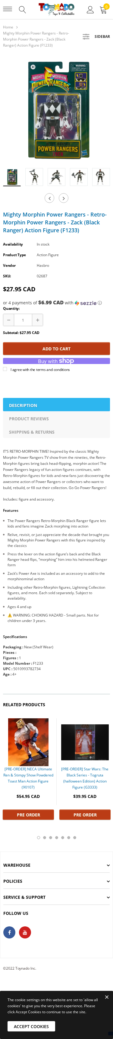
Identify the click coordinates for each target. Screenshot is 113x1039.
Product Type (14, 254)
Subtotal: (11, 332)
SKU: (7, 276)
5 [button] (62, 837)
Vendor (9, 265)
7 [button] (74, 837)
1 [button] (38, 837)
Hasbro (43, 265)
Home (8, 27)
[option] (56, 110)
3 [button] (50, 837)
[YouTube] (25, 932)
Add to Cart (56, 349)
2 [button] (44, 837)
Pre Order (28, 815)
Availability (13, 244)
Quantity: (11, 308)
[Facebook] (9, 932)
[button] (56, 303)
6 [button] (68, 837)
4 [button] (56, 837)
